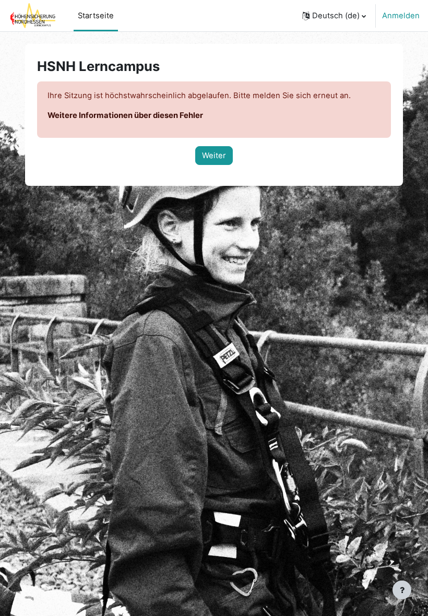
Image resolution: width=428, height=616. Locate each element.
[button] (334, 15)
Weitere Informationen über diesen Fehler (125, 115)
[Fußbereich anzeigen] (402, 590)
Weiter (214, 155)
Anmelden (401, 15)
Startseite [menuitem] (96, 15)
